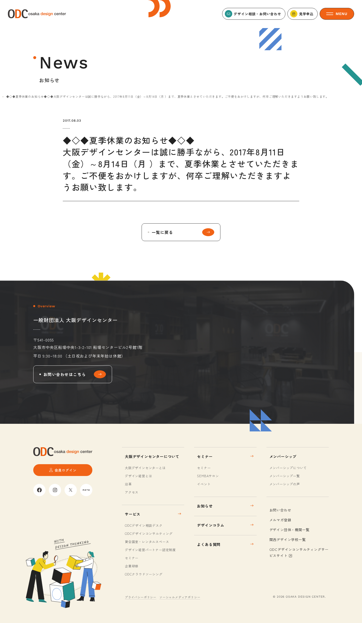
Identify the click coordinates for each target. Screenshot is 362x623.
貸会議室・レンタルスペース (147, 541)
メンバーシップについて (288, 467)
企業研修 (131, 566)
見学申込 (306, 13)
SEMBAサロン (208, 476)
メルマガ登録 (280, 519)
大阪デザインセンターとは (145, 467)
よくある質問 (208, 544)
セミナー (131, 558)
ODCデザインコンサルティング (149, 533)
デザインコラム (210, 525)
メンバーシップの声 (284, 484)
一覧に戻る (162, 232)
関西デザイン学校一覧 (287, 539)
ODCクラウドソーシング (144, 574)
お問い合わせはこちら (64, 374)
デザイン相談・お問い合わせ (257, 13)
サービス (132, 514)
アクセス (131, 492)
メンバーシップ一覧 (284, 476)
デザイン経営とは (138, 476)
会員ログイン (66, 470)
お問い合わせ (280, 510)
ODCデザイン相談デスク (144, 525)
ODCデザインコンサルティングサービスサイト (299, 552)
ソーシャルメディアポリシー (179, 597)
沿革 (128, 484)
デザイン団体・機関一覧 (289, 529)
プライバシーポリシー (140, 597)
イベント (204, 484)
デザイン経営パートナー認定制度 (150, 549)
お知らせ (205, 505)
